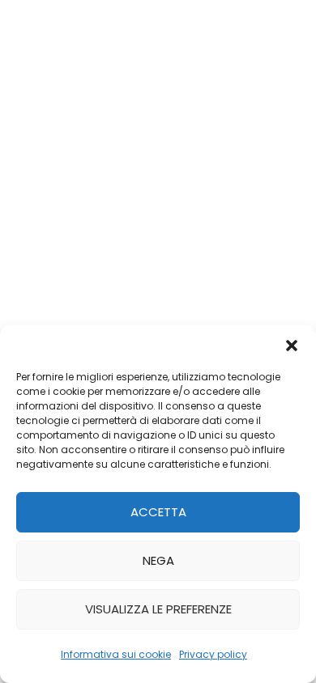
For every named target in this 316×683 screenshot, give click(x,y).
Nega (158, 560)
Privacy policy (213, 654)
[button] (292, 345)
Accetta (158, 511)
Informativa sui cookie (116, 654)
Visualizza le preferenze (158, 608)
